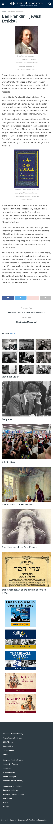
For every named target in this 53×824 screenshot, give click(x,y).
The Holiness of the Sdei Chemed (20, 547)
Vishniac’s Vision (10, 376)
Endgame (7, 419)
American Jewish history (16, 12)
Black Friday (8, 461)
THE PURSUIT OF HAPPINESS (17, 504)
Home (4, 12)
